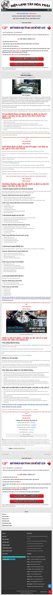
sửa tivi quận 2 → (48, 454)
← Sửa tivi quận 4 (5, 454)
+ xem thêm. (35, 409)
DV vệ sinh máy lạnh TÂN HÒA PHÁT (35, 543)
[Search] (48, 10)
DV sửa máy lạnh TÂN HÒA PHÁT (34, 548)
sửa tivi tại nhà (24, 445)
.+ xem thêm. (31, 432)
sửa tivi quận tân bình (45, 443)
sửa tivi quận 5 (24, 442)
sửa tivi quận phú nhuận (35, 443)
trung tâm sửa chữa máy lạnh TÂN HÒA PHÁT (37, 541)
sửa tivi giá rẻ (40, 439)
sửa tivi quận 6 (30, 442)
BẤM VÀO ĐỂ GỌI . (26, 143)
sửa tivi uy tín (31, 445)
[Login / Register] (50, 10)
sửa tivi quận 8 (37, 442)
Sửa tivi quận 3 (26, 75)
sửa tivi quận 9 (44, 442)
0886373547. (28, 306)
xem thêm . (33, 422)
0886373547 (32, 13)
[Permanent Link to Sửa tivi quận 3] (26, 87)
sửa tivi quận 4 (17, 442)
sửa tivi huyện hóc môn (12, 440)
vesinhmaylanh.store (23, 77)
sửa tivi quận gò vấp (25, 443)
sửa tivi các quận (26, 73)
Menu (5, 10)
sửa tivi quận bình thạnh (15, 443)
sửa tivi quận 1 (30, 440)
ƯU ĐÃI (28, 538)
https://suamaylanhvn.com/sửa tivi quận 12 (23, 439)
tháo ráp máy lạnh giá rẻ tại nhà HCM (35, 550)
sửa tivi (34, 439)
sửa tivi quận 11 (44, 440)
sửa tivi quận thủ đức (16, 445)
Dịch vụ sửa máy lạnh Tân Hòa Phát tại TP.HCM (37, 536)
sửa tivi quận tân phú (6, 445)
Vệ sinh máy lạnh (20, 424)
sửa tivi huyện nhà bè (22, 440)
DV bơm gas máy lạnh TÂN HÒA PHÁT (35, 546)
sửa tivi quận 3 (10, 442)
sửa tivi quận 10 (37, 440)
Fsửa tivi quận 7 (10, 439)
